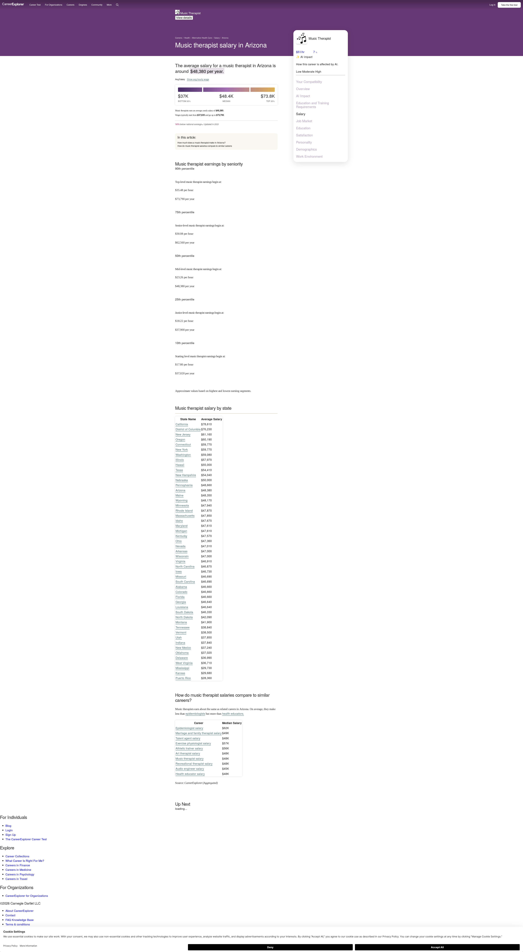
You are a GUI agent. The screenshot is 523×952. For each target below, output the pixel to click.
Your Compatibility (309, 82)
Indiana (180, 642)
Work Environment (309, 156)
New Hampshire (186, 475)
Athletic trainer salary (189, 748)
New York (182, 449)
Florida (180, 597)
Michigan (181, 531)
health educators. (233, 713)
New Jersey (183, 434)
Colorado (181, 592)
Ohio (179, 541)
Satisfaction (304, 135)
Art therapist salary (188, 753)
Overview (303, 89)
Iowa (179, 571)
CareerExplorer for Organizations (26, 896)
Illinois (180, 460)
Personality (304, 142)
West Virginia (184, 663)
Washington (183, 454)
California (182, 424)
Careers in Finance (17, 865)
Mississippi (182, 668)
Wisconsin (182, 556)
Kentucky (181, 536)
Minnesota (182, 505)
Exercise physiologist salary (193, 743)
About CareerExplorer (19, 911)
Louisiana (182, 607)
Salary (300, 114)
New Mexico (183, 647)
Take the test (509, 4)
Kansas (180, 673)
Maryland (182, 525)
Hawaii (180, 465)
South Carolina (185, 581)
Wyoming (182, 500)
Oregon (180, 439)
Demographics (306, 149)
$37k (184, 97)
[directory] (226, 141)
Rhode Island (184, 510)
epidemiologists (195, 713)
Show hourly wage (198, 79)
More (109, 4)
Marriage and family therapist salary (199, 733)
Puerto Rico (183, 678)
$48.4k (226, 97)
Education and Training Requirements (312, 105)
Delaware (182, 658)
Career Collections (17, 856)
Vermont (181, 632)
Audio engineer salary (190, 768)
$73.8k (268, 97)
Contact (10, 915)
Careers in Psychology (19, 874)
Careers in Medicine (18, 870)
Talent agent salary (188, 738)
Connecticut (183, 444)
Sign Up (10, 835)
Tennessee (183, 627)
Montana (181, 622)
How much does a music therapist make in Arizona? (201, 142)
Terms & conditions (17, 924)
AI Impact (303, 96)
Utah (179, 637)
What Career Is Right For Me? (24, 861)
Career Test (35, 4)
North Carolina (185, 566)
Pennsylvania (184, 485)
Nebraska (182, 480)
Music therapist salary (189, 758)
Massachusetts (185, 515)
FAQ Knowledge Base (19, 920)
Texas (179, 470)
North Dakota (184, 617)
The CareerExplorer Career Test (26, 839)
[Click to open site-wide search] (117, 5)
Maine (179, 495)
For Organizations (53, 4)
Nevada (181, 546)
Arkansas (181, 551)
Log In (492, 4)
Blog (8, 826)
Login (9, 830)
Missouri (181, 576)
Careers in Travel (16, 879)
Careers (70, 4)
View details (184, 17)
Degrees (83, 4)
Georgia (181, 602)
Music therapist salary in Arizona (221, 44)
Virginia (180, 561)
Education (303, 128)
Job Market (304, 121)
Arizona (180, 490)
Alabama (181, 587)
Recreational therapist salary (194, 763)
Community (96, 4)
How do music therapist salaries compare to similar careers (204, 145)
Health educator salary (190, 774)
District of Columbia (188, 429)
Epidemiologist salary (189, 728)
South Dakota (184, 612)
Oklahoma (182, 652)
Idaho (179, 520)
